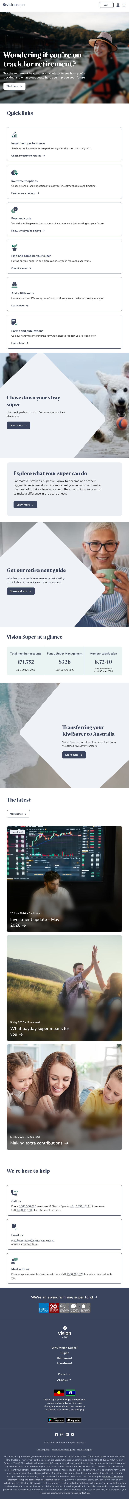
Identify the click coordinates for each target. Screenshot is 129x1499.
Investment (64, 1363)
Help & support (84, 1449)
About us (62, 1380)
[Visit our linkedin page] (67, 1435)
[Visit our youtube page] (72, 1435)
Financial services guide (63, 1449)
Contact (62, 1374)
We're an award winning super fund (62, 1297)
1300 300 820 (27, 1206)
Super (65, 1353)
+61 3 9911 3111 (80, 1206)
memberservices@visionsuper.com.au (32, 1240)
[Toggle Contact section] (69, 1374)
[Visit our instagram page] (62, 1435)
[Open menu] (124, 5)
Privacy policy (43, 1449)
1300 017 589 (25, 1210)
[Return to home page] (14, 5)
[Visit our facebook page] (56, 1435)
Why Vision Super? (64, 1348)
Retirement (64, 1358)
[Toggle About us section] (70, 1380)
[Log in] (118, 5)
